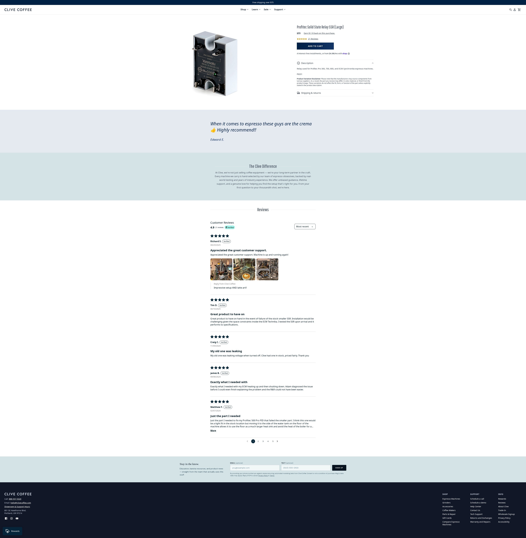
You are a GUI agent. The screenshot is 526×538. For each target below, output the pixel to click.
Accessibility (503, 521)
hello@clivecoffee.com (21, 502)
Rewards (502, 498)
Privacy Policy (263, 476)
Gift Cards (447, 518)
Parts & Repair (449, 514)
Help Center (475, 506)
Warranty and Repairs (480, 521)
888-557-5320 (15, 499)
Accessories (447, 506)
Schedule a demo (478, 502)
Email (236, 463)
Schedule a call (477, 498)
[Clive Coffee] (18, 9)
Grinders (446, 502)
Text (287, 463)
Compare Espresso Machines (451, 523)
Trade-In (502, 510)
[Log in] (514, 9)
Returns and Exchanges (481, 518)
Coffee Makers (449, 510)
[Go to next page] (278, 441)
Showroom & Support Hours (17, 506)
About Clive (503, 506)
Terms (272, 476)
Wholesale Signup (506, 514)
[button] (335, 63)
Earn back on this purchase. (319, 33)
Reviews (502, 502)
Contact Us (475, 510)
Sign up (339, 468)
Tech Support (476, 514)
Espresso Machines (451, 498)
